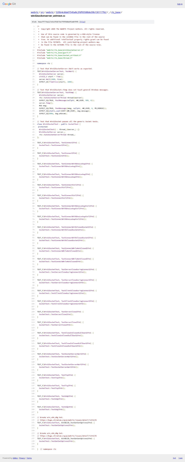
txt (174, 458)
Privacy (22, 458)
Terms (29, 458)
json (180, 458)
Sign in (179, 4)
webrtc (35, 12)
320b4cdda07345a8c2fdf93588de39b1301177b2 (81, 12)
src (42, 12)
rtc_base (116, 12)
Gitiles (15, 458)
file (82, 22)
